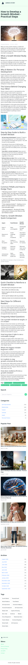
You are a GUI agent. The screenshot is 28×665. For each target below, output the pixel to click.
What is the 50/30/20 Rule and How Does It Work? (13, 446)
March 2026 (5, 572)
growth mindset (8, 382)
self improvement (6, 604)
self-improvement (19, 607)
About (2, 644)
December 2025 (6, 580)
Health (3, 415)
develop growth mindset (18, 382)
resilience (24, 385)
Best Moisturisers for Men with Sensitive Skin (12, 522)
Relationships (5, 407)
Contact (3, 653)
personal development (15, 385)
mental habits (5, 626)
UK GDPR (3, 651)
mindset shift (5, 610)
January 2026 (5, 578)
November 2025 (6, 583)
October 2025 (5, 586)
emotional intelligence (17, 604)
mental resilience (6, 601)
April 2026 (4, 570)
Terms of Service (5, 646)
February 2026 (5, 575)
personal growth (15, 598)
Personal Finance (6, 417)
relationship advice (18, 617)
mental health (5, 623)
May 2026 (4, 567)
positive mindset (5, 620)
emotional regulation (16, 620)
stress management (6, 617)
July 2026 (4, 561)
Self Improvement (6, 404)
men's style (4, 614)
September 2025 (6, 588)
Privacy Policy (4, 648)
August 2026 (5, 559)
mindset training (5, 385)
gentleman (12, 614)
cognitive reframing (15, 610)
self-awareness (14, 623)
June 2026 (4, 564)
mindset (19, 614)
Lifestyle (4, 412)
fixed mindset (16, 601)
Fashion (4, 409)
